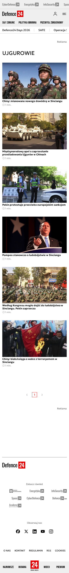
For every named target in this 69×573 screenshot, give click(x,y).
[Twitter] (26, 531)
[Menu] (64, 14)
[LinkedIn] (34, 531)
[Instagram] (51, 531)
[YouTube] (42, 531)
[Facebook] (18, 531)
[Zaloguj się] (55, 14)
